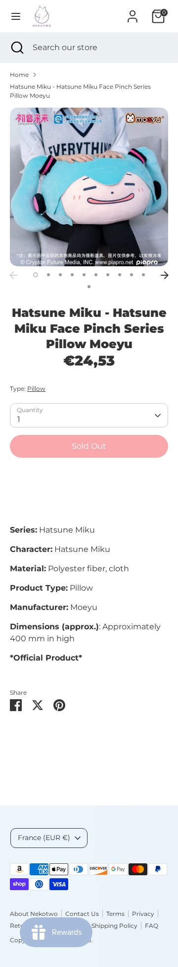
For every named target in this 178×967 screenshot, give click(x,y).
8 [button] (119, 274)
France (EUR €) (44, 837)
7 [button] (107, 274)
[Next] (165, 275)
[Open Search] (16, 47)
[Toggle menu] (16, 16)
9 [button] (131, 274)
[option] (89, 187)
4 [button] (72, 274)
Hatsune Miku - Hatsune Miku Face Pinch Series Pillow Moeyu (80, 91)
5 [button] (84, 274)
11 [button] (89, 286)
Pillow (36, 388)
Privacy (143, 913)
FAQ (151, 925)
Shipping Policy (114, 925)
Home (19, 74)
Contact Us (82, 913)
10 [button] (143, 274)
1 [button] (35, 274)
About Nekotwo (34, 913)
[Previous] (13, 275)
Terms (115, 913)
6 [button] (95, 274)
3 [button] (60, 274)
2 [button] (48, 274)
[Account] (132, 12)
